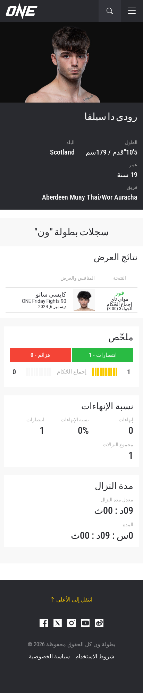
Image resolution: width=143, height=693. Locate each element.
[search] (110, 11)
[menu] (132, 11)
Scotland (62, 152)
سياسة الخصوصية (49, 656)
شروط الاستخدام (94, 656)
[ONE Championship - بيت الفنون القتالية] (20, 11)
